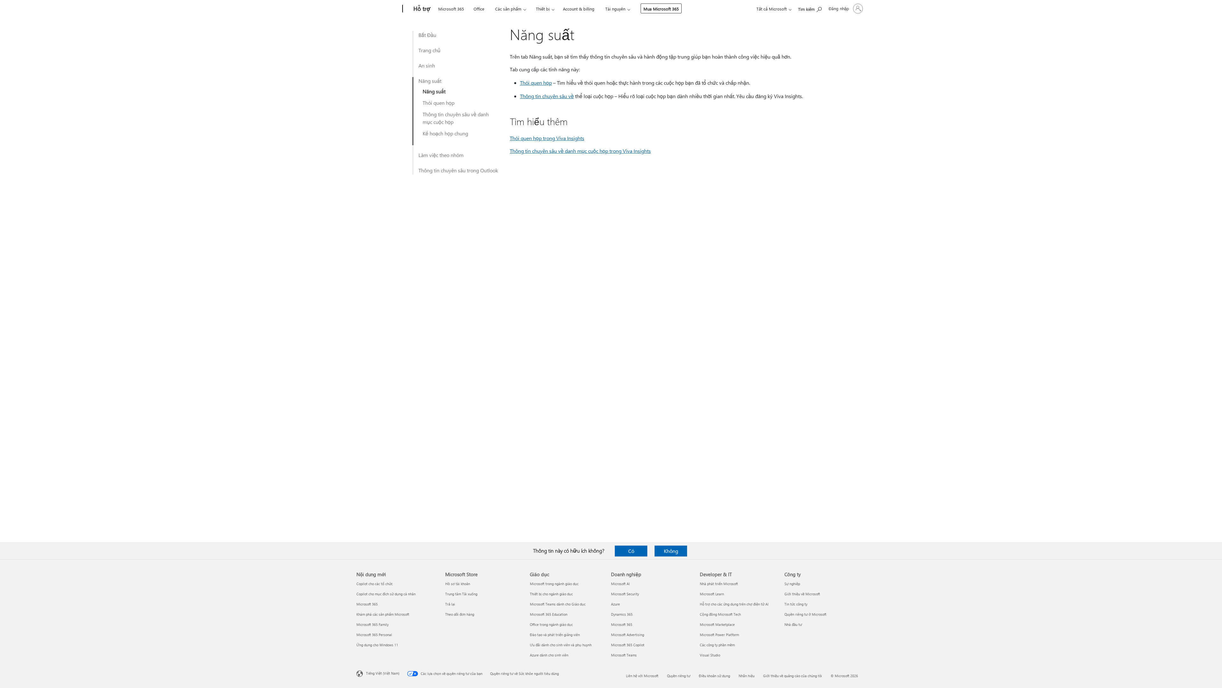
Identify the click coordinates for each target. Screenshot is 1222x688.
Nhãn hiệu (747, 675)
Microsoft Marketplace (717, 624)
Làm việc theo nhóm (441, 155)
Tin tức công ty (795, 604)
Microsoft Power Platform (719, 634)
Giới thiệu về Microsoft (802, 593)
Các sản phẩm (508, 8)
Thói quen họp (438, 102)
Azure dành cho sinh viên (549, 655)
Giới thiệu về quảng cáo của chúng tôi (792, 675)
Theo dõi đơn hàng (459, 614)
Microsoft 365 (451, 8)
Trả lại (450, 604)
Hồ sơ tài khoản (457, 583)
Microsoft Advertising (627, 634)
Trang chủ (429, 50)
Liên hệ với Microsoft (642, 675)
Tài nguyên (615, 8)
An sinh (426, 65)
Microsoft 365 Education (548, 614)
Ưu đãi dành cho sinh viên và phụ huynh (561, 644)
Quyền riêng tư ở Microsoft (805, 614)
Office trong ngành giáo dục (551, 624)
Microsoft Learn (712, 593)
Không (671, 551)
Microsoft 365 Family (372, 624)
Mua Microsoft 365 (661, 8)
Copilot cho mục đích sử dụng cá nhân (386, 593)
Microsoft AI (620, 583)
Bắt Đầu (427, 35)
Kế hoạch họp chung (445, 133)
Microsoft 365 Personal (374, 634)
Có (631, 551)
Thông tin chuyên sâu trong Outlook (458, 170)
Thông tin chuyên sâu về (547, 96)
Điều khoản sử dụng (714, 675)
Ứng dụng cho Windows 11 (377, 644)
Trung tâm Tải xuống (461, 593)
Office (479, 8)
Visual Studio (710, 655)
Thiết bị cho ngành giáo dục (551, 593)
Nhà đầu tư (793, 624)
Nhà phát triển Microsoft (719, 583)
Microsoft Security (625, 593)
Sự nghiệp (792, 583)
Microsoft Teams (624, 655)
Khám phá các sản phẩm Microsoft (382, 614)
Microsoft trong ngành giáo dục (554, 583)
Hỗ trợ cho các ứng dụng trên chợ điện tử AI (734, 604)
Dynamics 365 (622, 614)
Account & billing (578, 8)
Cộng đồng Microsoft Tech (720, 614)
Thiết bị (543, 8)
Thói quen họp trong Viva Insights (547, 138)
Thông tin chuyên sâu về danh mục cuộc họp (456, 118)
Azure (615, 604)
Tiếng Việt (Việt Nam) (382, 673)
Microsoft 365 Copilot (627, 644)
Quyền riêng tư (678, 675)
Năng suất (429, 80)
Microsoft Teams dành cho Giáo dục (558, 604)
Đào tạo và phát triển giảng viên (555, 634)
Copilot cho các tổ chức (374, 583)
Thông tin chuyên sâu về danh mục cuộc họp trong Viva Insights (580, 150)
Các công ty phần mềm (717, 644)
